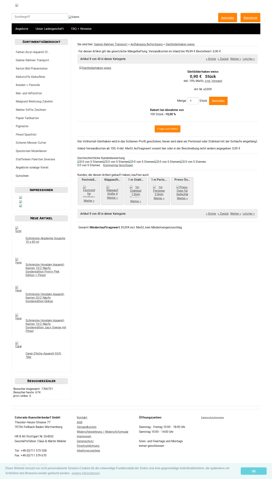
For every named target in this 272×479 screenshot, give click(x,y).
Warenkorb (250, 18)
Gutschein (22, 176)
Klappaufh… (112, 179)
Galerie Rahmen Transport (110, 44)
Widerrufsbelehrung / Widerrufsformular (102, 432)
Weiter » (235, 59)
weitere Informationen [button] (86, 473)
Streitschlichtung (88, 446)
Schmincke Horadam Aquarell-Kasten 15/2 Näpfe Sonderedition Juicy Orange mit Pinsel (46, 326)
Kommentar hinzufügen (118, 165)
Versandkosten (86, 427)
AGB (79, 422)
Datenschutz (85, 441)
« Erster (211, 59)
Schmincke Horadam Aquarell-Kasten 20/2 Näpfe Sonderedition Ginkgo (45, 297)
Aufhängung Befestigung (146, 44)
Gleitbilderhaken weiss (180, 44)
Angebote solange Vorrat (32, 167)
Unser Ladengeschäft (50, 29)
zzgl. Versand (213, 81)
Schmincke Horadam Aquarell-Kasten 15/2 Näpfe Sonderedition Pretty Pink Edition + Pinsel (45, 270)
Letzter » (249, 59)
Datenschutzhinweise (212, 417)
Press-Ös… (182, 179)
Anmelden (227, 18)
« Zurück (223, 59)
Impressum (84, 436)
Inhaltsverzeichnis (88, 450)
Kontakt (82, 417)
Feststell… (89, 179)
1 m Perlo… (159, 179)
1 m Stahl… (135, 179)
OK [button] (254, 471)
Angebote (21, 29)
